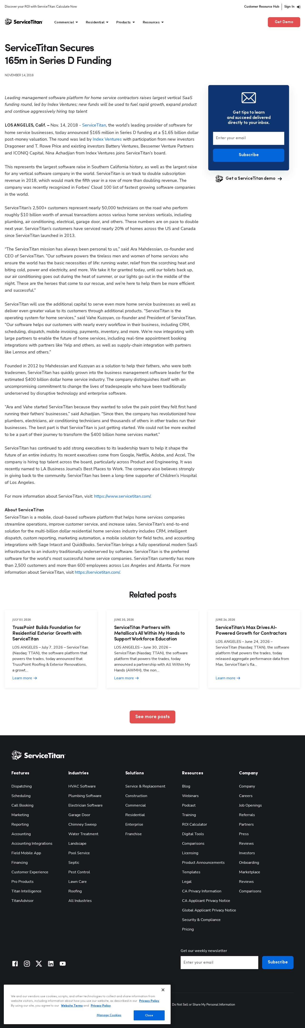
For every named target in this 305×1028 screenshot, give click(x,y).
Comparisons (193, 843)
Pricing (188, 929)
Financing (19, 862)
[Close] (163, 990)
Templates (191, 872)
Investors (247, 853)
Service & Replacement (145, 786)
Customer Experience (29, 872)
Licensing (190, 853)
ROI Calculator (194, 824)
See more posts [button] (152, 717)
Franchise (133, 834)
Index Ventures (107, 139)
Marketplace (249, 872)
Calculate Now (66, 7)
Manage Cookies (109, 1015)
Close (149, 1015)
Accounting (21, 834)
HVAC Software (82, 786)
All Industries (80, 900)
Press (244, 834)
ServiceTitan (94, 125)
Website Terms (72, 1005)
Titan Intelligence (26, 891)
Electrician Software (85, 805)
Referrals (247, 815)
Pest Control (79, 872)
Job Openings (250, 805)
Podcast (189, 805)
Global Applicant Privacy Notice (209, 910)
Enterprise (134, 824)
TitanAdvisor (22, 900)
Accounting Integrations (31, 843)
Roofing (75, 891)
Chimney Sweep (82, 824)
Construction (136, 795)
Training (189, 815)
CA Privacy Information (201, 891)
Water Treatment (83, 834)
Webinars (190, 795)
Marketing (20, 815)
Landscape (77, 843)
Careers (246, 795)
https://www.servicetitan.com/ (121, 496)
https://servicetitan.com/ (97, 572)
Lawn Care (77, 881)
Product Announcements (203, 862)
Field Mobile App (26, 853)
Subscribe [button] (249, 155)
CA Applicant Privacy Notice (206, 900)
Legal (187, 881)
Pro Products (22, 881)
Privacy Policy (149, 1000)
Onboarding (249, 862)
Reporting (20, 824)
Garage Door (79, 815)
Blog (186, 786)
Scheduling (20, 795)
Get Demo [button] (284, 22)
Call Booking (22, 805)
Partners (246, 824)
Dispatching (21, 786)
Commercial (135, 805)
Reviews (246, 843)
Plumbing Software (85, 795)
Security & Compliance (201, 919)
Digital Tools (193, 834)
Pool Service (79, 853)
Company (247, 786)
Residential (135, 815)
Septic (73, 862)
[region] (87, 1004)
